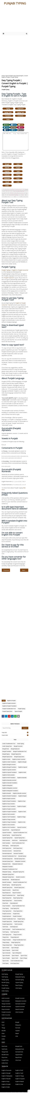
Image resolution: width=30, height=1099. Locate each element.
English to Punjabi (11, 700)
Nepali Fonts (16, 890)
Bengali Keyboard (15, 749)
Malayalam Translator (7, 866)
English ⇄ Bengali (6, 1073)
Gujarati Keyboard (15, 830)
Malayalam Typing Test (18, 871)
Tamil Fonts (5, 926)
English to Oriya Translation (8, 806)
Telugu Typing (5, 942)
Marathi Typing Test (16, 885)
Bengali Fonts (5, 749)
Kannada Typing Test (7, 858)
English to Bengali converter (9, 764)
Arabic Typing (20, 743)
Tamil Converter (18, 924)
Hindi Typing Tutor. (17, 848)
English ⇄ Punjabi (6, 1084)
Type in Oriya (24, 955)
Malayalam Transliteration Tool (9, 869)
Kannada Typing (22, 856)
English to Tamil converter (8, 814)
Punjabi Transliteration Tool (9, 708)
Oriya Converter (18, 900)
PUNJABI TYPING (15, 3)
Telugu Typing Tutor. (19, 945)
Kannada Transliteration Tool (9, 856)
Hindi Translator (6, 843)
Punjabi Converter (6, 913)
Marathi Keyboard (15, 879)
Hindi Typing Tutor (6, 848)
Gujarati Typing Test (16, 835)
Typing (8, 108)
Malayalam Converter (20, 861)
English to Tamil (22, 811)
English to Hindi (22, 772)
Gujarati (7, 171)
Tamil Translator (6, 929)
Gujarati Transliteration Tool (20, 832)
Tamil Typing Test (15, 932)
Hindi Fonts (14, 840)
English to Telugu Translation (9, 822)
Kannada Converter (7, 851)
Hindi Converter (6, 840)
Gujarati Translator (6, 832)
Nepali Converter (6, 890)
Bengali (7, 164)
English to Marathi (6, 793)
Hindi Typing (5, 845)
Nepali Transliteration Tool (8, 895)
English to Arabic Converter (18, 759)
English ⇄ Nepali (19, 1081)
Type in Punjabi (9, 75)
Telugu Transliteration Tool (19, 940)
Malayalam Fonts (6, 864)
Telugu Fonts (5, 937)
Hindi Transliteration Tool (18, 843)
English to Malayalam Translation (10, 790)
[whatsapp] (15, 716)
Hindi (17, 164)
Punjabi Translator (17, 916)
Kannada (7, 175)
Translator (8, 116)
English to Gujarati (22, 767)
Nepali (7, 182)
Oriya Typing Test (15, 908)
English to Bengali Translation (9, 767)
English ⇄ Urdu (19, 1084)
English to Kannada (21, 777)
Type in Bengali (14, 947)
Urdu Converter (19, 1012)
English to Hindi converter (8, 775)
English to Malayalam (7, 785)
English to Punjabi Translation (9, 706)
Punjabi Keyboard (9, 277)
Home (3, 75)
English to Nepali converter (8, 798)
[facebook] (3, 716)
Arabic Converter (6, 1015)
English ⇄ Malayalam (7, 1076)
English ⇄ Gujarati (19, 1078)
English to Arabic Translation (9, 762)
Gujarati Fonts (5, 830)
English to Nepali (22, 796)
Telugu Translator (6, 940)
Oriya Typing (5, 908)
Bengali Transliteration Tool (19, 751)
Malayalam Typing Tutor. (8, 877)
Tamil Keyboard (14, 926)
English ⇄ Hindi (19, 1070)
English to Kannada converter (9, 780)
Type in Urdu (5, 960)
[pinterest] (9, 716)
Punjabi (18, 167)
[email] (18, 716)
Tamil (18, 171)
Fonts (8, 119)
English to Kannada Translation (9, 783)
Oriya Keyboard (14, 903)
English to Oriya (21, 801)
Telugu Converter (17, 934)
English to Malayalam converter (9, 788)
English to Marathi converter (19, 793)
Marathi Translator (6, 882)
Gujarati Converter (21, 827)
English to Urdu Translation (8, 827)
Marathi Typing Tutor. (19, 887)
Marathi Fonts (5, 879)
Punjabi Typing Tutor (7, 711)
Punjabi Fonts (16, 913)
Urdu (17, 182)
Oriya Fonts (5, 903)
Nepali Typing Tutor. (7, 900)
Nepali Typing (20, 895)
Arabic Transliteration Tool (8, 743)
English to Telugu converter (8, 819)
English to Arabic (6, 759)
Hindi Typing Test (14, 845)
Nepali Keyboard (6, 892)
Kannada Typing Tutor (19, 858)
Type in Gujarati (6, 950)
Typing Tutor (8, 112)
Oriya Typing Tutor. (17, 911)
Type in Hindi (15, 950)
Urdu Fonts (18, 1060)
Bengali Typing (5, 754)
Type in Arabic (5, 947)
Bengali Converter (18, 746)
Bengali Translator (6, 751)
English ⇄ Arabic (6, 1087)
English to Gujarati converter (9, 769)
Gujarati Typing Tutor (7, 837)
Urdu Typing (5, 963)
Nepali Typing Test (6, 898)
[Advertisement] (15, 54)
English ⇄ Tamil (19, 1073)
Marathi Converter (20, 877)
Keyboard (20, 108)
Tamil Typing (5, 932)
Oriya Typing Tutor (6, 911)
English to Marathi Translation (9, 796)
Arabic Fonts (5, 1063)
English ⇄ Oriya (5, 1081)
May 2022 (15, 732)
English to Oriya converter (8, 803)
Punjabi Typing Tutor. (7, 924)
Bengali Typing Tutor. (19, 756)
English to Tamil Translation (8, 817)
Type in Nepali (15, 955)
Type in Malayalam (16, 953)
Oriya (18, 178)
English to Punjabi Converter (20, 270)
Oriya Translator (6, 906)
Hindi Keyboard (23, 840)
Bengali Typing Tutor (7, 756)
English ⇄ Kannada (6, 1070)
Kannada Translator (18, 853)
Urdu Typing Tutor (14, 963)
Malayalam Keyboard (17, 864)
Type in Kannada (6, 953)
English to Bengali (22, 762)
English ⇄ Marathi (6, 1078)
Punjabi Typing (5, 89)
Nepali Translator (17, 892)
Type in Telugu (23, 958)
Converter (20, 116)
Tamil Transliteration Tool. (18, 929)
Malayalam (7, 178)
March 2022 (15, 735)
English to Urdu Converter (8, 824)
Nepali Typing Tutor (18, 898)
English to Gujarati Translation (9, 772)
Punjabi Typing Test (7, 921)
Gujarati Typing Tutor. (20, 837)
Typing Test (20, 112)
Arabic (7, 185)
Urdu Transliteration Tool (17, 960)
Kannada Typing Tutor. (7, 861)
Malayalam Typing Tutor (8, 874)
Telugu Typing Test (15, 942)
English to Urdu (21, 822)
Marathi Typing (6, 885)
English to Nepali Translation (9, 801)
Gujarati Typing (6, 835)
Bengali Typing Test (16, 754)
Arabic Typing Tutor (7, 746)
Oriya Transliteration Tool (18, 906)
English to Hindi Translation (8, 777)
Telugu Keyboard (15, 937)
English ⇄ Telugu (19, 1076)
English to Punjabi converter (9, 703)
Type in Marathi (6, 955)
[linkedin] (12, 716)
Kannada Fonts (17, 851)
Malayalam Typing (6, 871)
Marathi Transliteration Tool (19, 882)
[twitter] (6, 716)
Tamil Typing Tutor (6, 934)
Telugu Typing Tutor (7, 945)
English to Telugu (21, 817)
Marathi (7, 167)
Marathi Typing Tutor (7, 887)
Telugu (18, 175)
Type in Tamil (15, 958)
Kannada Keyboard (7, 853)
